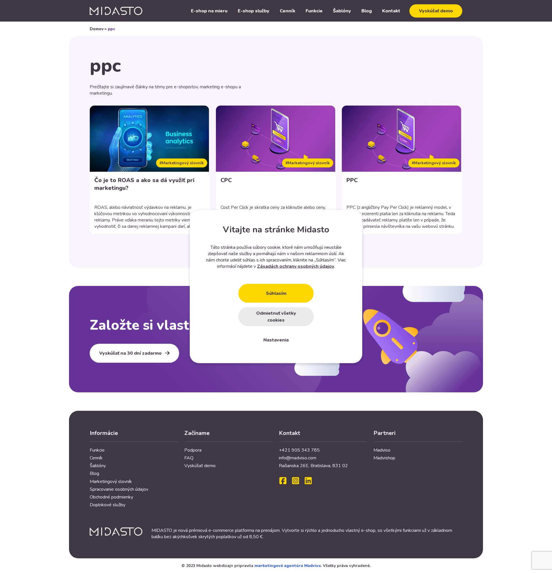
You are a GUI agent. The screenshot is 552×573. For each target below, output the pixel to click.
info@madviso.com (297, 458)
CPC (226, 180)
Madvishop (384, 458)
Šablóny (342, 11)
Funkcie (314, 11)
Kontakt (391, 11)
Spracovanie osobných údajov (119, 489)
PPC (352, 180)
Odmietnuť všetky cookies (276, 316)
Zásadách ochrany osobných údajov (295, 266)
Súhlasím (276, 293)
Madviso (381, 450)
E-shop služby (253, 11)
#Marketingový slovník (182, 163)
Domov (96, 29)
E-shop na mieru (209, 11)
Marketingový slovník (111, 481)
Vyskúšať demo (436, 11)
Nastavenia (276, 340)
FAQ (188, 458)
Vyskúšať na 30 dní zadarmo (130, 353)
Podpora (193, 450)
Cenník (287, 11)
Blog (366, 11)
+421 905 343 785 (299, 450)
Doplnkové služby (107, 505)
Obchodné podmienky (111, 497)
